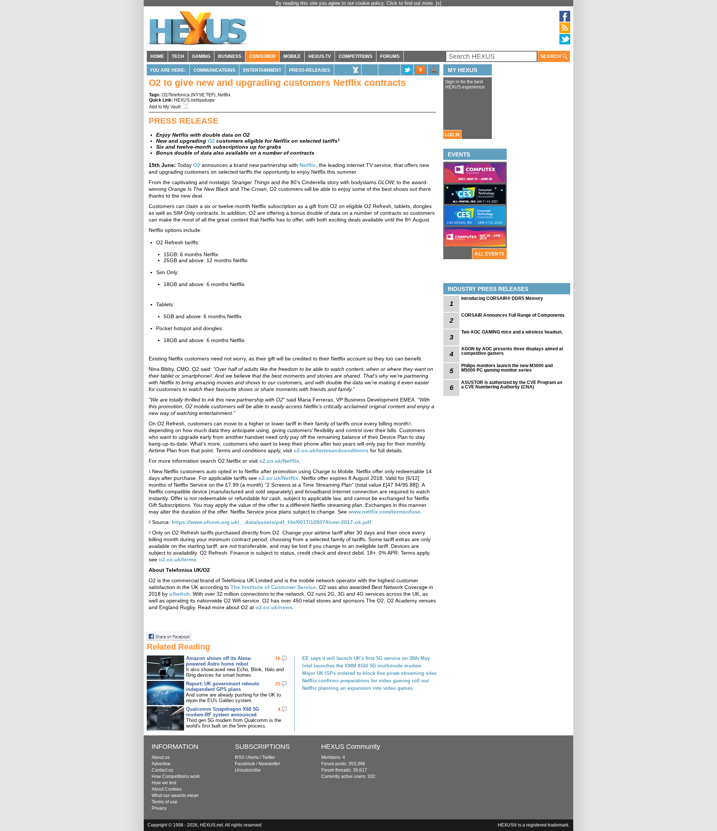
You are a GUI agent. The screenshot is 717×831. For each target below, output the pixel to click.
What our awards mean (175, 795)
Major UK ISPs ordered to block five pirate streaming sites (369, 673)
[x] (438, 3)
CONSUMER (262, 56)
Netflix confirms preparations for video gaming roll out (365, 680)
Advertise (161, 763)
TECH (178, 56)
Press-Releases (309, 70)
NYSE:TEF (203, 94)
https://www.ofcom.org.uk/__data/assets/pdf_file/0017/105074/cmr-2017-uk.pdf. (273, 522)
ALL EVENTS (490, 254)
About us (161, 757)
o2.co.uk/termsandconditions (331, 450)
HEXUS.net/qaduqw (194, 100)
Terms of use (164, 801)
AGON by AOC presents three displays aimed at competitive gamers (512, 351)
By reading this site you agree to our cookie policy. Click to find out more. (356, 3)
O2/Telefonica (176, 94)
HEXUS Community (350, 746)
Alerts (253, 757)
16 (277, 658)
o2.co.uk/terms (177, 559)
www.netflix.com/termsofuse (384, 512)
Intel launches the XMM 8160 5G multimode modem (362, 666)
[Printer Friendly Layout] (434, 72)
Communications (214, 70)
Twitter (268, 757)
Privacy (159, 808)
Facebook (245, 763)
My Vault (171, 106)
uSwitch (179, 594)
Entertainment (262, 70)
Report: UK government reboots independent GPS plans (222, 686)
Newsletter (269, 763)
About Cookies (166, 789)
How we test (164, 782)
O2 (196, 165)
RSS (239, 757)
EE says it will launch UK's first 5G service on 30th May (366, 658)
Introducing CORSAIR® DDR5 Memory (502, 298)
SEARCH (551, 56)
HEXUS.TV (319, 56)
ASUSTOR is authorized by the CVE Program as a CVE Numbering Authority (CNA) (511, 384)
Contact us (162, 770)
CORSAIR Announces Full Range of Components (513, 315)
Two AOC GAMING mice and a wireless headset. (512, 332)
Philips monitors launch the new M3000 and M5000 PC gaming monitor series (507, 367)
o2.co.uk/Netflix (278, 478)
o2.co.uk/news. (274, 607)
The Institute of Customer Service (273, 587)
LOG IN (452, 134)
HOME (157, 56)
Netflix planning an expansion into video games (357, 688)
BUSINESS (229, 56)
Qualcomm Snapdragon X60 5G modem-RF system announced (222, 711)
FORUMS (390, 56)
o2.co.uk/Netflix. (280, 461)
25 (277, 683)
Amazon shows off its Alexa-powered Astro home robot (219, 661)
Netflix (224, 94)
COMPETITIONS (355, 56)
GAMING (201, 56)
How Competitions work (176, 776)
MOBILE (292, 56)
